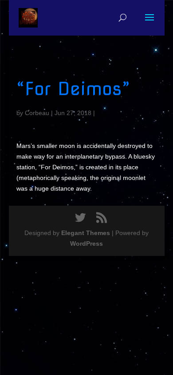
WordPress (86, 243)
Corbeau (37, 112)
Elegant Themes (85, 232)
